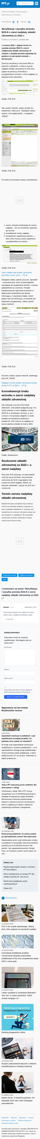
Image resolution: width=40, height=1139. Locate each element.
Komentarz (8, 647)
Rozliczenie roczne (9, 575)
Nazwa (7, 669)
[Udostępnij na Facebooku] (18, 22)
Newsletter (5, 1117)
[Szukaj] (18, 3)
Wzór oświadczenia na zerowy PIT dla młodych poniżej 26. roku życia (19, 875)
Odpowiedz (10, 619)
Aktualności (21, 12)
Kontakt (30, 1117)
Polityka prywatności (24, 1120)
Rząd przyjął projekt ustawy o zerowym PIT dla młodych (19, 868)
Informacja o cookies (9, 1120)
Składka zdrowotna (26, 575)
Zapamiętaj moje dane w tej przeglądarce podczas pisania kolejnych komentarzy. (18, 691)
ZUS (4, 579)
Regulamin (22, 1117)
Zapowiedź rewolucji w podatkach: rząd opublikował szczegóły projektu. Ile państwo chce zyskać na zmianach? (18, 738)
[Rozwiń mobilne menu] (36, 3)
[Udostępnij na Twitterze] (13, 22)
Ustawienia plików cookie (10, 1123)
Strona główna (8, 12)
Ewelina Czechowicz (10, 40)
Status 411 (8, 888)
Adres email (8, 678)
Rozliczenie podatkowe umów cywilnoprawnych (15, 882)
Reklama (14, 1117)
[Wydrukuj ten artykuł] (29, 22)
